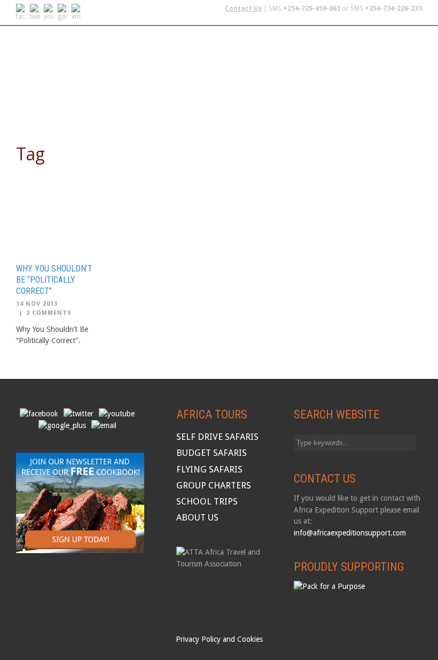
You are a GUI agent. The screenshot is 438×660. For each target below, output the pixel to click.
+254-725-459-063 (311, 8)
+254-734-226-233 (393, 8)
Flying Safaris (166, 76)
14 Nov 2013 (37, 303)
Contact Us (243, 8)
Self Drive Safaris (217, 436)
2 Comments (49, 312)
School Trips (384, 76)
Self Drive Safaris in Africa (71, 76)
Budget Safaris (237, 76)
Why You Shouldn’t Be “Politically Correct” (54, 279)
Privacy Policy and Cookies (219, 639)
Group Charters (312, 76)
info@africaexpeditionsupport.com (350, 533)
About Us (35, 103)
